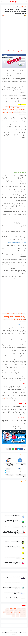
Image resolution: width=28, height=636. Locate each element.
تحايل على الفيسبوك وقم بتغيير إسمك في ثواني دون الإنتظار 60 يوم (14, 314)
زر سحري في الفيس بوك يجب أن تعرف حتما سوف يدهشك (14, 316)
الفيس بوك (15, 7)
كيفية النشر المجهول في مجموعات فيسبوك (9, 475)
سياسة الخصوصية (13, 632)
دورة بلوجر (11, 610)
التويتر (12, 612)
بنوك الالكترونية (23, 614)
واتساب (24, 610)
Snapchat (8, 614)
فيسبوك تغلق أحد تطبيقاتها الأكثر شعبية (21, 464)
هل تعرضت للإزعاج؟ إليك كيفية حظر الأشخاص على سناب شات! (12, 563)
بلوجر (4, 612)
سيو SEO (7, 610)
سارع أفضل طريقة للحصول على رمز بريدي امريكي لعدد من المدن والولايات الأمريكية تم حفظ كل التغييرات (11, 532)
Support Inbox (7, 397)
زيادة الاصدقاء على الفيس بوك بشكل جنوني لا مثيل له (15, 106)
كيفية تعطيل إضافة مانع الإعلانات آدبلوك (12, 515)
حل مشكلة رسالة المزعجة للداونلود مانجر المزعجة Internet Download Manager (12, 521)
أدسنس (16, 610)
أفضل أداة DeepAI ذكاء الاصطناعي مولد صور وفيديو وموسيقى (11, 577)
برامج (15, 608)
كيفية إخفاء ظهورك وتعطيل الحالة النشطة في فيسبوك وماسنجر (21, 475)
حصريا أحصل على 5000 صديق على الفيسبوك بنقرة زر (15, 108)
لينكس (17, 616)
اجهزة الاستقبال (22, 616)
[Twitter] (18, 449)
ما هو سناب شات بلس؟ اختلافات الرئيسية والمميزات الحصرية (12, 547)
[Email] (10, 449)
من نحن (20, 632)
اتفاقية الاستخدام (5, 632)
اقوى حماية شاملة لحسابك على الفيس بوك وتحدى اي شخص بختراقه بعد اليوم (14, 320)
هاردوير (20, 612)
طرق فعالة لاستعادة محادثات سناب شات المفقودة (12, 557)
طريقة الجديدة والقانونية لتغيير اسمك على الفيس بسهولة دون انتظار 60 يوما (14, 113)
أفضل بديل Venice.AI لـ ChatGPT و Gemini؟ (12, 582)
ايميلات (24, 612)
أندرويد (7, 608)
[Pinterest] (16, 449)
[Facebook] (21, 449)
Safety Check (8, 398)
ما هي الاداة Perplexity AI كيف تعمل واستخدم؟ (13, 598)
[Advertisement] (14, 33)
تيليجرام (18, 614)
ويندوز (20, 610)
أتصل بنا (24, 632)
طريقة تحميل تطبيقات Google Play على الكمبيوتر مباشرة (12, 526)
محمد (11, 630)
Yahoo (14, 616)
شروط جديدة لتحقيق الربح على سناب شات (12, 541)
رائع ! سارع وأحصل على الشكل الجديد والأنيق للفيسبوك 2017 (14, 318)
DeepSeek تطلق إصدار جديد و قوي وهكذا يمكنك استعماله (12, 593)
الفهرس (14, 634)
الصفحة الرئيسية (22, 7)
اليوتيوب (19, 608)
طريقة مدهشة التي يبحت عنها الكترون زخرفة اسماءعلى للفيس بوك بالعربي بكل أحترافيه (14, 110)
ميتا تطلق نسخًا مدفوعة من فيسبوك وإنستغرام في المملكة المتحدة (8, 464)
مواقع (11, 608)
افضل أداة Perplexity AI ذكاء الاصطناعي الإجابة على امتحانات (11, 588)
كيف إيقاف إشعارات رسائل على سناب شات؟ (12, 551)
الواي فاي (13, 614)
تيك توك (8, 612)
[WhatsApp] (13, 449)
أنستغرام (15, 612)
